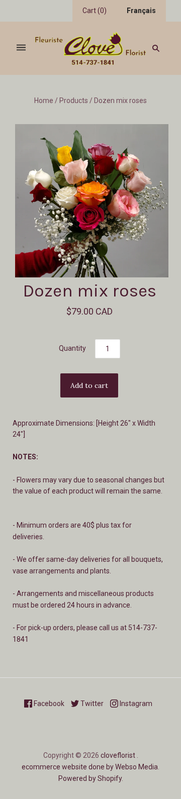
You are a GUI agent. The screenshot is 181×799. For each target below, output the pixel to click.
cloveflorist (118, 755)
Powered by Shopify (90, 778)
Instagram (135, 704)
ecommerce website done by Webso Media (90, 767)
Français (141, 11)
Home (43, 100)
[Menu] (21, 48)
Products (73, 100)
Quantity (72, 348)
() (94, 11)
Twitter (91, 704)
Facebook (48, 704)
